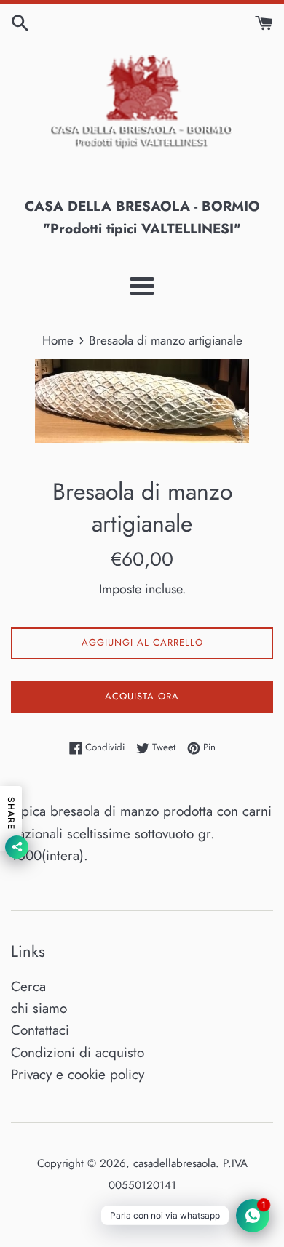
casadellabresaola (174, 1163)
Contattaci (40, 1030)
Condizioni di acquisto (77, 1052)
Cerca (28, 986)
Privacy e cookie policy (77, 1074)
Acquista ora (142, 696)
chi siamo (39, 1008)
